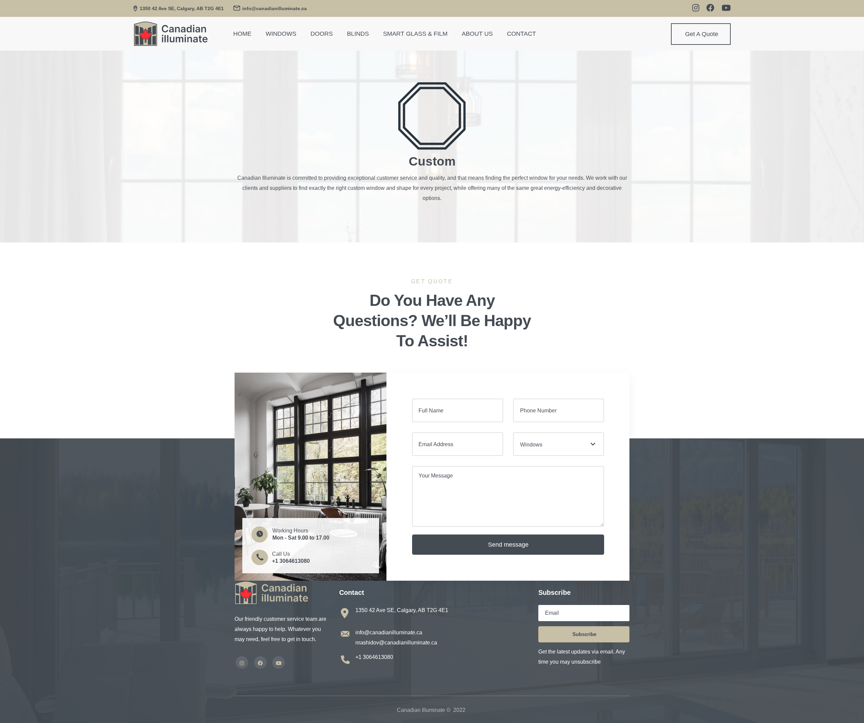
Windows (281, 33)
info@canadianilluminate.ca (388, 632)
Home (242, 33)
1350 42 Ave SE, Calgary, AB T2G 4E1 (182, 8)
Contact (521, 33)
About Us (477, 33)
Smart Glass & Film (415, 33)
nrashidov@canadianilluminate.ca (396, 642)
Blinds (358, 33)
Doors (321, 33)
